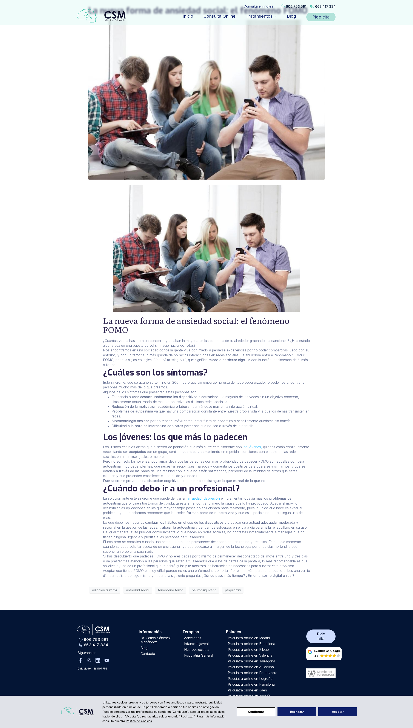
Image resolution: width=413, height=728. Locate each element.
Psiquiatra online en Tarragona (251, 661)
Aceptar (338, 711)
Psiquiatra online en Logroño (250, 679)
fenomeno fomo (170, 590)
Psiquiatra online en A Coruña (251, 667)
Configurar (256, 711)
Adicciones (192, 638)
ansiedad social (137, 590)
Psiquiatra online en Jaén (247, 690)
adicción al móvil (104, 590)
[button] (324, 653)
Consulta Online (219, 16)
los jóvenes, (252, 447)
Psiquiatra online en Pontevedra (252, 673)
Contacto (147, 654)
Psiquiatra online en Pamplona (251, 684)
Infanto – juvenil (196, 644)
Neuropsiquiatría (196, 650)
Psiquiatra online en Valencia (250, 655)
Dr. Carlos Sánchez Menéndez (155, 640)
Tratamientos (259, 16)
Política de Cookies (139, 721)
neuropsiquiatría (204, 590)
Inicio (188, 16)
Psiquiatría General (198, 655)
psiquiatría (233, 590)
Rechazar (297, 711)
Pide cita (321, 17)
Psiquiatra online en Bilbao (248, 650)
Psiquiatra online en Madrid (249, 638)
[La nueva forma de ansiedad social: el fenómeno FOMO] (206, 99)
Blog (291, 16)
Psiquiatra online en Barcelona (251, 644)
